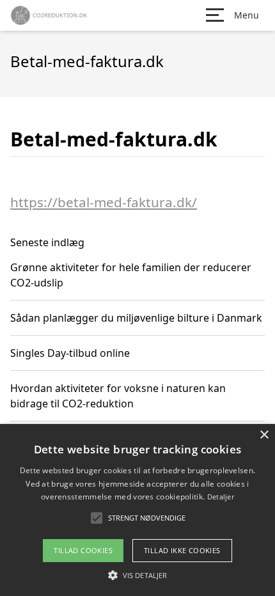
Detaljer (220, 496)
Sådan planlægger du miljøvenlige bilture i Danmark (136, 318)
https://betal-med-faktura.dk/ (103, 202)
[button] (137, 575)
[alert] (137, 510)
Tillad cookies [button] (83, 550)
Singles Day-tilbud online (70, 353)
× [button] (264, 435)
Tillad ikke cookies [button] (182, 550)
